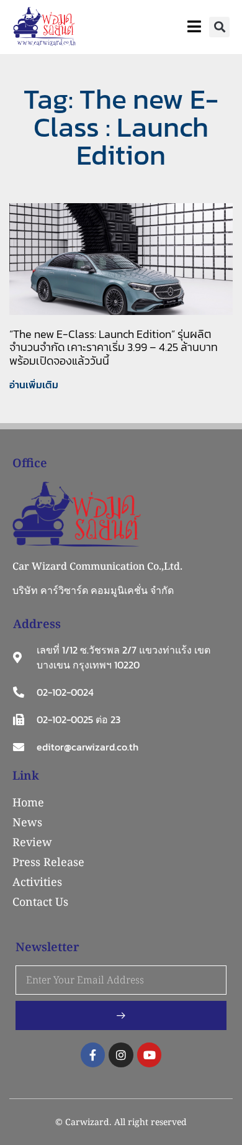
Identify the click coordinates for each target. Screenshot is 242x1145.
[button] (219, 27)
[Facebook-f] (93, 1054)
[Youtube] (149, 1054)
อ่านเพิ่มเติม (33, 384)
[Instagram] (121, 1054)
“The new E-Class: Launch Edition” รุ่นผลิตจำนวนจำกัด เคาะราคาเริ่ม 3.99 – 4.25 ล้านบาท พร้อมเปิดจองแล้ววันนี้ (113, 347)
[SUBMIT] (121, 1015)
